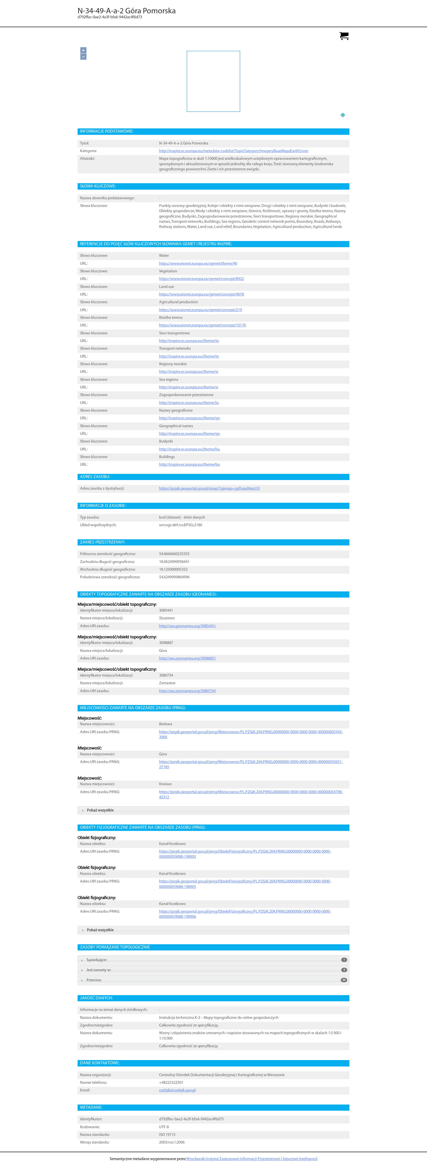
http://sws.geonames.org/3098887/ (187, 659)
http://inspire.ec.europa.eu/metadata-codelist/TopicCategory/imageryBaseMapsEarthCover (233, 151)
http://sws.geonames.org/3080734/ (187, 691)
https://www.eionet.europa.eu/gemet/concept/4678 (201, 295)
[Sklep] (344, 36)
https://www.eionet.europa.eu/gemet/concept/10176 (202, 325)
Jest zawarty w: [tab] (215, 970)
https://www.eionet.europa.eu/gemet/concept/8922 (201, 279)
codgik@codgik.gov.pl (177, 1090)
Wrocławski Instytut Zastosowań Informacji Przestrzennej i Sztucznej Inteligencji (252, 1159)
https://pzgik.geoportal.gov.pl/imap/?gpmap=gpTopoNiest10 (209, 489)
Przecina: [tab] (215, 980)
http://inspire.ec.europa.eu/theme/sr (188, 372)
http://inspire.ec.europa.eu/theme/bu (189, 449)
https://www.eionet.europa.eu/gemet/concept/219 (200, 310)
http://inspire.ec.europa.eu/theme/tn (189, 341)
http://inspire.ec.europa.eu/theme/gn (189, 418)
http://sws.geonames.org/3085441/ (187, 626)
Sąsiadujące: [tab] (215, 960)
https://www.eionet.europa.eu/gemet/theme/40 (198, 264)
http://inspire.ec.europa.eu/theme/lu (189, 403)
